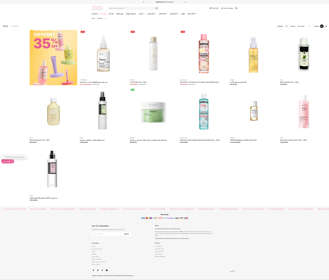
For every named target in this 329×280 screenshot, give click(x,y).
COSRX (81, 138)
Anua (281, 138)
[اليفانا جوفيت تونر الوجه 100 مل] (254, 53)
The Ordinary (83, 80)
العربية (232, 271)
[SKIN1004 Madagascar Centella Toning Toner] (254, 111)
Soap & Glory (183, 80)
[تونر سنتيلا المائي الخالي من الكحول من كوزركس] (103, 111)
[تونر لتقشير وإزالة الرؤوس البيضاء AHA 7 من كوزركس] (53, 169)
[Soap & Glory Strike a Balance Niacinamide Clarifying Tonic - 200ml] (203, 111)
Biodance (132, 138)
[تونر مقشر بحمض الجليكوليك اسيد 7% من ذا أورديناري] (103, 53)
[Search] (156, 8)
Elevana (232, 80)
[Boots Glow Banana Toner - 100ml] (53, 111)
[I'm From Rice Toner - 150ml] (153, 53)
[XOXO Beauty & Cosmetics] (53, 57)
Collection (100, 18)
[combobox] (133, 8)
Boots (31, 138)
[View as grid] (322, 26)
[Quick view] (125, 33)
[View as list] (326, 26)
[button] (144, 2)
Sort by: (293, 26)
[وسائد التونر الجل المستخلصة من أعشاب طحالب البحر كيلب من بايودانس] (153, 111)
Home (93, 18)
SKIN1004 (232, 138)
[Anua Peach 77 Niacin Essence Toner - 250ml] (304, 111)
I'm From (132, 80)
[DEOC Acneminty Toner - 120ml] (304, 53)
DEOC (281, 80)
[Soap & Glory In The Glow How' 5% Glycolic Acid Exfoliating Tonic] (203, 53)
